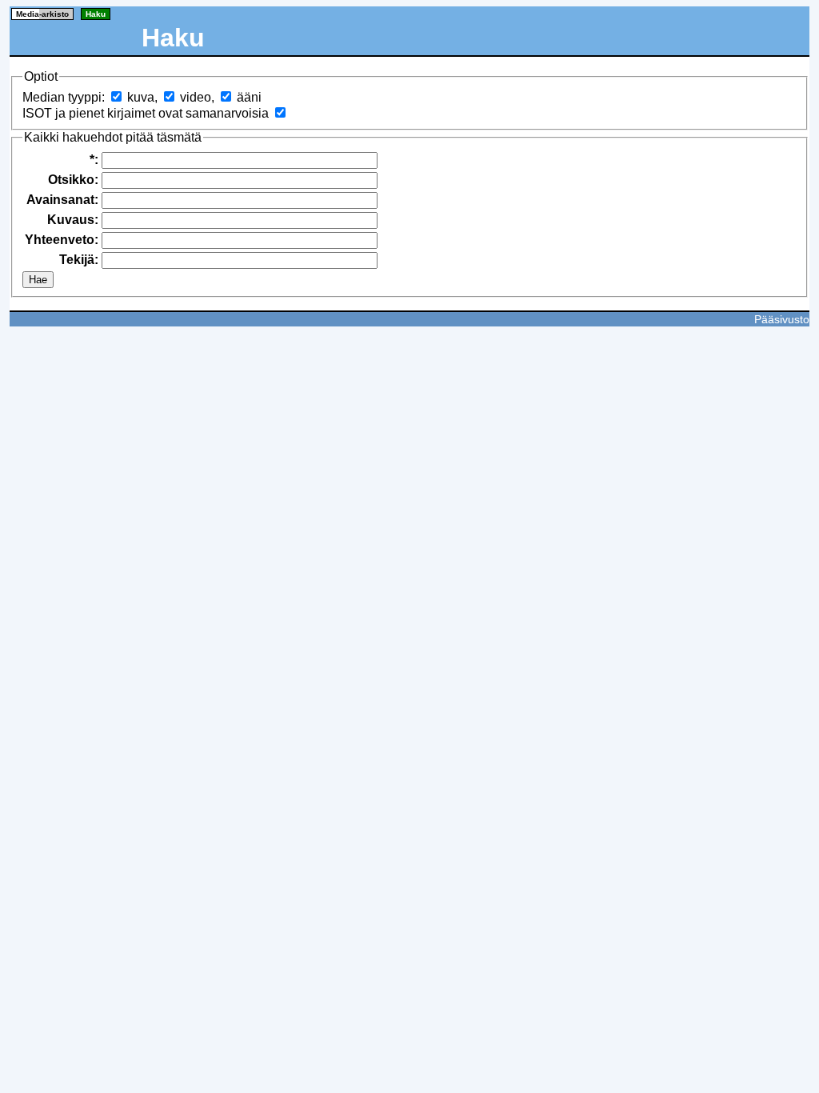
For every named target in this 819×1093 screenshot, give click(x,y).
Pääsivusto (781, 319)
